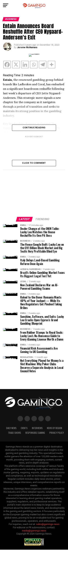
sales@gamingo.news (47, 524)
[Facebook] (7, 64)
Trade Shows (14, 432)
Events (24, 428)
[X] (16, 64)
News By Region (54, 428)
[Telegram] (42, 64)
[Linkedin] (25, 64)
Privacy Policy (56, 432)
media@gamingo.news (34, 530)
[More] (51, 64)
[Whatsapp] (34, 64)
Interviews (37, 428)
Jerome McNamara (27, 47)
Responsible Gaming (35, 432)
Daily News (11, 428)
